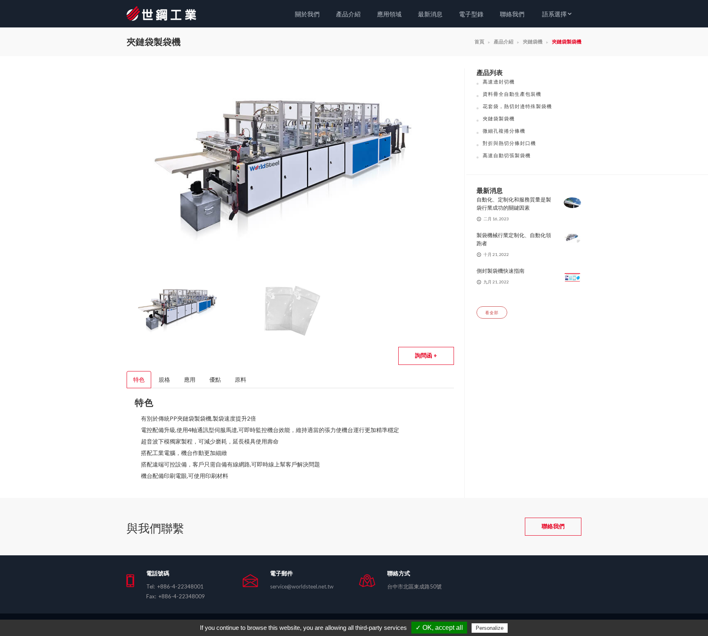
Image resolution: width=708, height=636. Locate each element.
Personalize (490, 628)
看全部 (492, 312)
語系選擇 (554, 14)
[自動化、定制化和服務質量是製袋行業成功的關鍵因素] (572, 202)
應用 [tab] (189, 379)
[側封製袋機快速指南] (572, 276)
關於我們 (307, 14)
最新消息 (430, 14)
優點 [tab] (215, 379)
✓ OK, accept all (439, 627)
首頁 (479, 41)
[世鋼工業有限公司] (172, 12)
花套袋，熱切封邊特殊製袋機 (517, 106)
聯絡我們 (512, 14)
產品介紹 (348, 14)
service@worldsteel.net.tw (302, 586)
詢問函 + (426, 355)
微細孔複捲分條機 (504, 131)
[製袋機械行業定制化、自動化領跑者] (572, 237)
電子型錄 (471, 14)
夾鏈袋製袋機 (499, 118)
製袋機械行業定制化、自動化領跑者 (514, 239)
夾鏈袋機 (532, 41)
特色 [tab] (139, 379)
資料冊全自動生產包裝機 (512, 94)
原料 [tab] (240, 379)
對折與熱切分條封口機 (509, 143)
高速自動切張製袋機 (507, 155)
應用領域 (389, 14)
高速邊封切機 (499, 82)
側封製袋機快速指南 (500, 270)
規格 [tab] (164, 379)
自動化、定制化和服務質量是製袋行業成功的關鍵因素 (514, 203)
